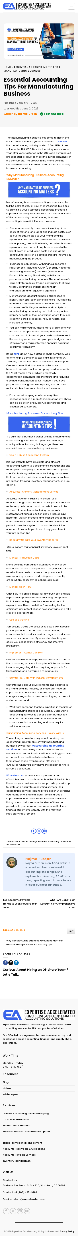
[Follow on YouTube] (27, 1211)
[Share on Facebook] (5, 962)
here (16, 354)
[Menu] (71, 6)
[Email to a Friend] (10, 962)
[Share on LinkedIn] (16, 962)
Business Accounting (48, 841)
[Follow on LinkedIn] (20, 1211)
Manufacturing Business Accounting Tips (29, 944)
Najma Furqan (27, 114)
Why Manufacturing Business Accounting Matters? (35, 940)
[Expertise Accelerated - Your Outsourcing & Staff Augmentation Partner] (27, 6)
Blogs (34, 841)
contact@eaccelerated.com (27, 1199)
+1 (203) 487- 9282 (25, 1192)
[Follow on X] (13, 1211)
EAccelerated (15, 775)
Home (7, 67)
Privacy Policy (67, 1231)
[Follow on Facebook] (6, 1211)
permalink (15, 844)
